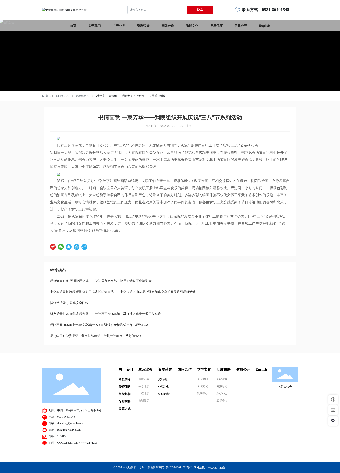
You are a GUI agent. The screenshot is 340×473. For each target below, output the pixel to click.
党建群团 (80, 96)
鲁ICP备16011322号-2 (179, 467)
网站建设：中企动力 (206, 467)
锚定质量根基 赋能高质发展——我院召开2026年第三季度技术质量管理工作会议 (105, 314)
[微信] (61, 247)
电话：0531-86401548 (62, 416)
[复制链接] (84, 247)
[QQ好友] (69, 247)
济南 (222, 467)
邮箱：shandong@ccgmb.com (66, 423)
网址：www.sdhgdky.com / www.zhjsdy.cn (73, 442)
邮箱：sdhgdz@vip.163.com (65, 429)
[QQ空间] (76, 247)
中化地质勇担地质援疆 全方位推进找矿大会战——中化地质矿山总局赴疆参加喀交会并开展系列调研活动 (123, 291)
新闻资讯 (61, 96)
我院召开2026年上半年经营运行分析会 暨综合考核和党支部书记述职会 (99, 325)
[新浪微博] (53, 247)
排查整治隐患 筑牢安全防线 (69, 303)
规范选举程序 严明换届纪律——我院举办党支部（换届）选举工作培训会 (101, 280)
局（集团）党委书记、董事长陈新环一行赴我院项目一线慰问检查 (95, 336)
